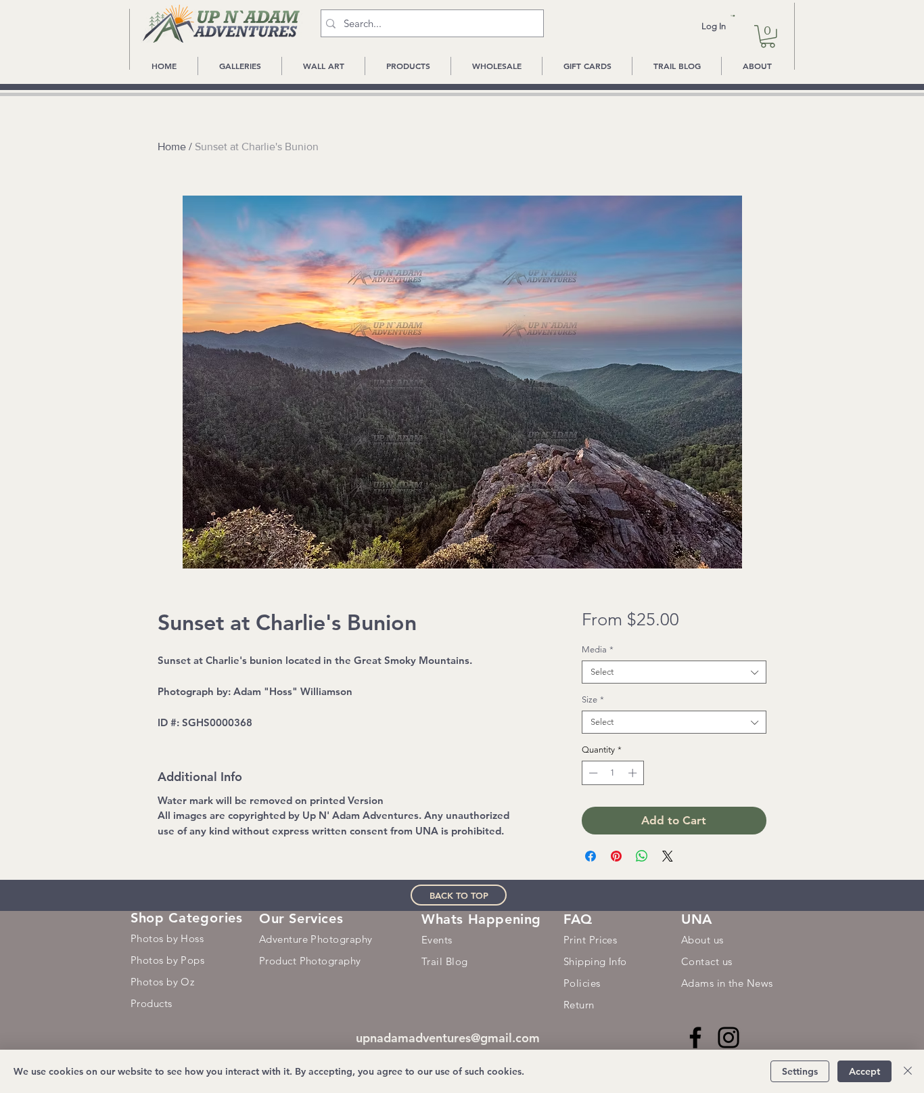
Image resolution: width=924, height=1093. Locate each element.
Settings (800, 1071)
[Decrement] (592, 772)
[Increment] (634, 772)
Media (598, 649)
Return (579, 1004)
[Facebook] (695, 1037)
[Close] (908, 1071)
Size (593, 699)
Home (172, 146)
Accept (864, 1071)
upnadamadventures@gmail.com (448, 1038)
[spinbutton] (612, 772)
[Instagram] (728, 1037)
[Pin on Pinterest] (616, 856)
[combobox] (674, 672)
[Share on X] (668, 856)
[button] (733, 16)
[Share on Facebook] (590, 856)
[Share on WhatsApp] (642, 856)
